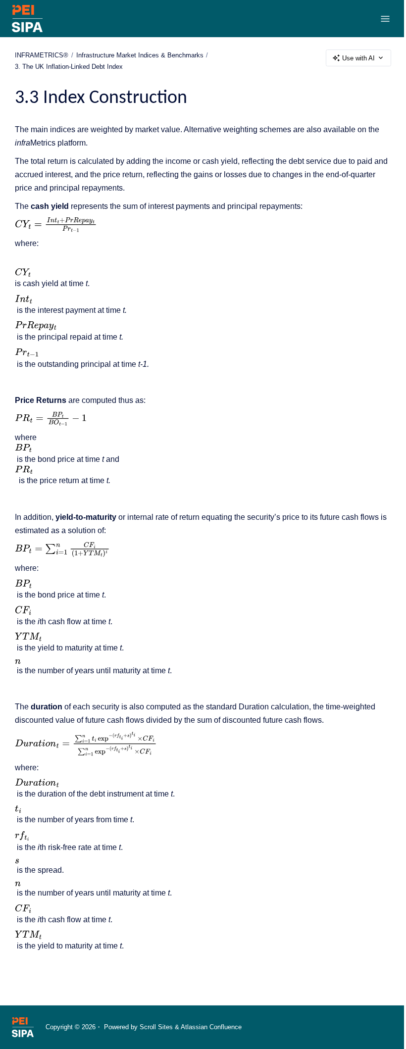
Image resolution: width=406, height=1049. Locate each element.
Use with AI (358, 58)
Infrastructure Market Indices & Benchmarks (139, 55)
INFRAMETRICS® (41, 55)
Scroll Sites (156, 1027)
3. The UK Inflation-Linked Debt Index (69, 66)
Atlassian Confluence (211, 1027)
